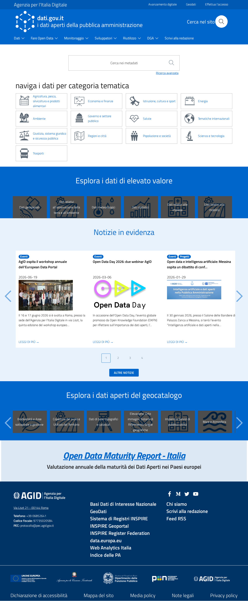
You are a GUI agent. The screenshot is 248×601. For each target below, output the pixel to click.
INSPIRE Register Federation (120, 533)
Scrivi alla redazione (187, 511)
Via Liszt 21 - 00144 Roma (31, 507)
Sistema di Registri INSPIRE (119, 518)
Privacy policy (224, 595)
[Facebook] (169, 493)
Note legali (183, 595)
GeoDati (98, 511)
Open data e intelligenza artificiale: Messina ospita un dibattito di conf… (199, 264)
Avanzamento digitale (162, 4)
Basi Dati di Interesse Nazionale (123, 504)
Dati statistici (140, 207)
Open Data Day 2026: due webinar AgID (122, 261)
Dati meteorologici (103, 207)
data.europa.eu (106, 540)
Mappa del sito (99, 595)
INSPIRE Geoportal (109, 526)
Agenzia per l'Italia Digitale (40, 4)
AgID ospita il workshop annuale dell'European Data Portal (43, 264)
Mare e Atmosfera (214, 421)
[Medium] (178, 493)
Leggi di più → (29, 341)
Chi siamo (176, 504)
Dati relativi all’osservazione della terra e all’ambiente (66, 207)
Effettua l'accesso (216, 4)
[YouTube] (196, 493)
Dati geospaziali (29, 207)
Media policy (142, 595)
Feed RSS (176, 518)
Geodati (191, 4)
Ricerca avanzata (167, 73)
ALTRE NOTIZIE (124, 372)
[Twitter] (187, 493)
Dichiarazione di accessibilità (38, 595)
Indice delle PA (105, 555)
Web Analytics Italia (110, 547)
